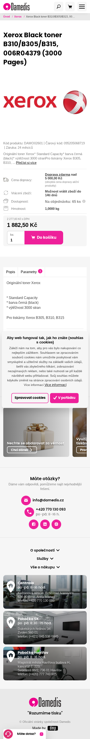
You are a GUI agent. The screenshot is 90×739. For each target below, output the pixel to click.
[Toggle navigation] (59, 6)
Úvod (6, 16)
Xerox (18, 16)
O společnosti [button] (42, 550)
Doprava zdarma (57, 174)
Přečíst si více (26, 162)
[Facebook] (33, 524)
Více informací (55, 385)
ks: (12, 234)
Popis (10, 272)
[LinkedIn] (45, 524)
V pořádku (66, 398)
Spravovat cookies (30, 398)
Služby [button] (42, 558)
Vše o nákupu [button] (42, 567)
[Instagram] (56, 524)
